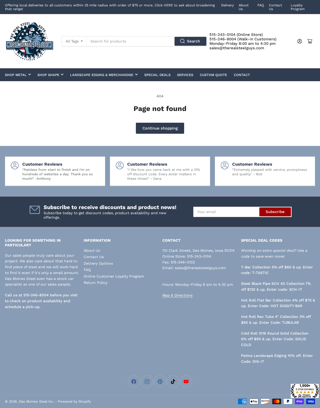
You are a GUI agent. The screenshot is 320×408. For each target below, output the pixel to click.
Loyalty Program (298, 7)
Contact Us (94, 257)
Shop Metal (16, 75)
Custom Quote (213, 75)
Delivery (227, 5)
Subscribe (275, 212)
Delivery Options (98, 263)
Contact (242, 75)
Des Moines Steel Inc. (36, 401)
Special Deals (157, 75)
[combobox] (147, 41)
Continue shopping (160, 128)
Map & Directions (177, 295)
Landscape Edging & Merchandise (101, 75)
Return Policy (96, 282)
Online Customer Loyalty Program (114, 276)
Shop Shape (48, 75)
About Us (92, 250)
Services (185, 75)
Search (193, 41)
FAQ (260, 5)
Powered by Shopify (74, 401)
